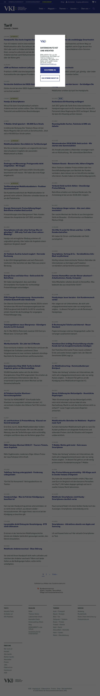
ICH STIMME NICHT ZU (50, 78)
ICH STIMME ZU (50, 70)
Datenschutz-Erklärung (48, 64)
